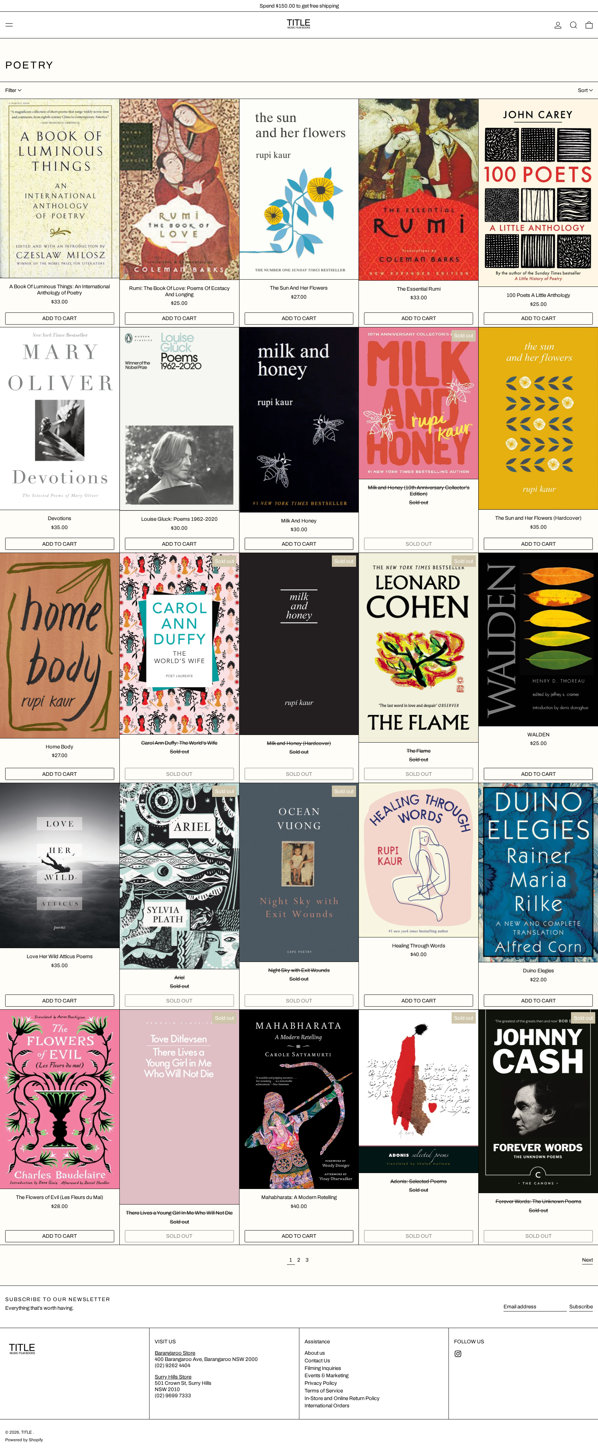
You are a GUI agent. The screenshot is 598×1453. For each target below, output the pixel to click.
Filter (10, 90)
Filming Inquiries (323, 1368)
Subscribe (581, 1306)
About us (315, 1353)
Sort (583, 90)
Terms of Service (324, 1390)
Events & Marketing (326, 1375)
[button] (574, 24)
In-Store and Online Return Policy (342, 1398)
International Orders (327, 1405)
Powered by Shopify (24, 1439)
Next (587, 1260)
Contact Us (317, 1360)
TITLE (27, 1432)
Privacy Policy (321, 1383)
